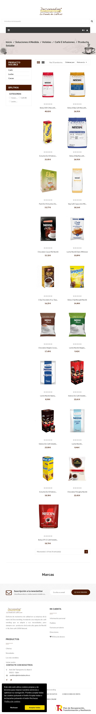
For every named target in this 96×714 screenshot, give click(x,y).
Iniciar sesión (10, 662)
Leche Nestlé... (77, 444)
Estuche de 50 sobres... (48, 492)
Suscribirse (82, 592)
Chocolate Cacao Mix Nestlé (48, 252)
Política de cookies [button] (12, 702)
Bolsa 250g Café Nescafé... (77, 108)
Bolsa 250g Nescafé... (77, 156)
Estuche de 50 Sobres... (48, 156)
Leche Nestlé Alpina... (48, 396)
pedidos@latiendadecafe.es (20, 675)
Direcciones (54, 632)
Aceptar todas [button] (34, 707)
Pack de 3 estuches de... (48, 204)
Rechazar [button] (14, 707)
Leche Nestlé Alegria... (77, 348)
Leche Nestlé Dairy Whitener (77, 252)
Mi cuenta (55, 609)
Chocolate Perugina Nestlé (77, 492)
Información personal (57, 618)
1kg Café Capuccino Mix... (77, 204)
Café (10, 70)
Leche (10, 74)
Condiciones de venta (71, 694)
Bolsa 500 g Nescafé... (48, 108)
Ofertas (9, 648)
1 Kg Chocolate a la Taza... (48, 300)
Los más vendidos (12, 658)
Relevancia (81, 62)
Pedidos (53, 623)
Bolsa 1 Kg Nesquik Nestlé (77, 300)
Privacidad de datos (48, 694)
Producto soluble (14, 63)
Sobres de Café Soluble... (77, 396)
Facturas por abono (57, 627)
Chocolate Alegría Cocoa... (48, 348)
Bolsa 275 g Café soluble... (48, 540)
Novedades (10, 653)
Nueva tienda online (48, 699)
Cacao (11, 78)
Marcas (48, 575)
